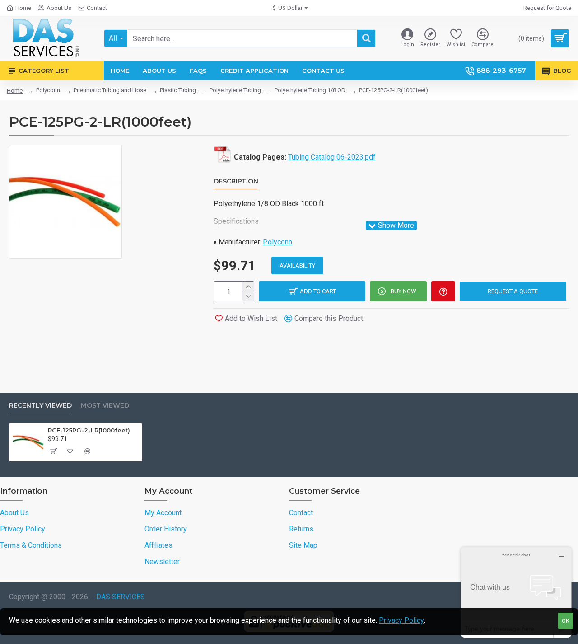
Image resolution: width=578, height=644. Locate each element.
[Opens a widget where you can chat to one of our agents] (516, 592)
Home (15, 90)
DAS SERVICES (120, 596)
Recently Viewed (40, 405)
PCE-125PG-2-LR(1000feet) (89, 430)
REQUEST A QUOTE (513, 291)
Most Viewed (105, 405)
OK (565, 620)
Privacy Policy (401, 620)
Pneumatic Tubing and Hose (110, 90)
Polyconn (48, 90)
